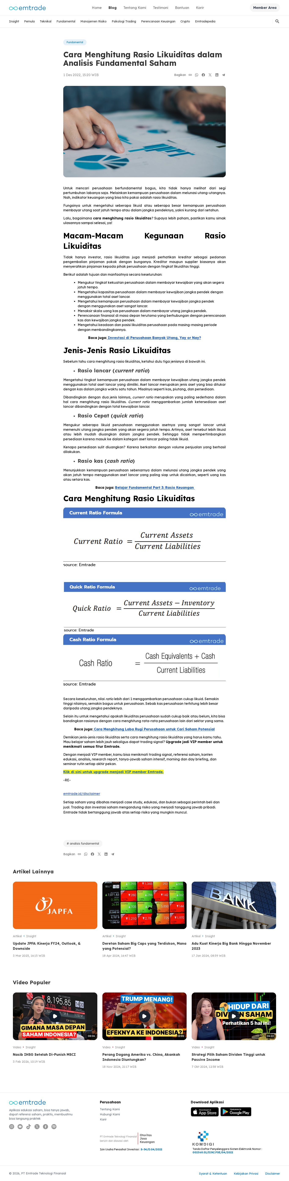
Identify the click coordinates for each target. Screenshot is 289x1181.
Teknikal (45, 21)
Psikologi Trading (124, 21)
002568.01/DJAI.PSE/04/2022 (213, 1152)
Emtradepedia (205, 21)
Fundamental (65, 21)
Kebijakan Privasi (246, 1173)
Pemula (29, 21)
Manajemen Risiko (93, 21)
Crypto (185, 21)
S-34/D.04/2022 (151, 1149)
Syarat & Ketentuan (213, 1173)
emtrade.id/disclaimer (81, 793)
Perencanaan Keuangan (158, 21)
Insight (14, 21)
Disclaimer (272, 1173)
